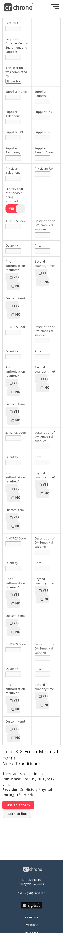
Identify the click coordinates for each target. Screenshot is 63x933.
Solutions (31, 917)
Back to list (17, 813)
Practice (31, 925)
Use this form (18, 805)
